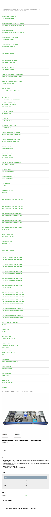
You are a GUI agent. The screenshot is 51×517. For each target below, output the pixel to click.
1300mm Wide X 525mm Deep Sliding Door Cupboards (13, 32)
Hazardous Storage (6, 155)
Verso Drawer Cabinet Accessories (10, 361)
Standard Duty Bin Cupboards (8, 338)
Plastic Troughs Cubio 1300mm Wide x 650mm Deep (13, 299)
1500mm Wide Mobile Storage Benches (10, 37)
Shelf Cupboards (5, 329)
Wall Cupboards (5, 375)
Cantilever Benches (6, 106)
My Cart (36, 2)
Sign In (42, 2)
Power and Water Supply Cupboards (10, 322)
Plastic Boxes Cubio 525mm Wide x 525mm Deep (12, 269)
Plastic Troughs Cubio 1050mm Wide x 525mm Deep (13, 289)
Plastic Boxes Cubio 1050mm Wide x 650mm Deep (12, 257)
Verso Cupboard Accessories (8, 357)
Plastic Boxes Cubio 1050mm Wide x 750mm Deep (12, 259)
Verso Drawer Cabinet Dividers (8, 364)
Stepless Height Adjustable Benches (10, 345)
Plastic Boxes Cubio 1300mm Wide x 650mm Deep (12, 264)
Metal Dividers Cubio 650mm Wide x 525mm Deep (12, 215)
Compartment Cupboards (7, 111)
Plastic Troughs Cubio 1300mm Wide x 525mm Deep (13, 296)
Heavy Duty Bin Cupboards (7, 157)
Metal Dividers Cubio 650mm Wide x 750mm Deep (12, 220)
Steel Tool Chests (6, 343)
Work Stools (4, 387)
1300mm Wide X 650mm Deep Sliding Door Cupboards (13, 34)
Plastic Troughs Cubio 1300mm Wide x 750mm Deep (13, 301)
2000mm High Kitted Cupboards (8, 41)
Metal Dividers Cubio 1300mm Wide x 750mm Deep (12, 208)
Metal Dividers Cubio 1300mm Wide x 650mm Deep (12, 206)
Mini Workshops (5, 229)
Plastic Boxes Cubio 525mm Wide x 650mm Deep (12, 271)
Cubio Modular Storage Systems (9, 125)
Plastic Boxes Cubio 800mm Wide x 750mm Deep (12, 285)
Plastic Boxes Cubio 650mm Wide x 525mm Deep (12, 273)
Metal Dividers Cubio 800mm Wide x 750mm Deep (12, 227)
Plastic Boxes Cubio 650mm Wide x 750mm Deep (12, 278)
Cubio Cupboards (5, 118)
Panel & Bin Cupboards (7, 241)
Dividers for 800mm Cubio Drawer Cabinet (11, 141)
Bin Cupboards (5, 92)
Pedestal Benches (6, 245)
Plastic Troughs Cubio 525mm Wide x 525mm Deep (12, 303)
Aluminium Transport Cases (8, 83)
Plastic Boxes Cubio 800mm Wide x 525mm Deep (12, 280)
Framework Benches (6, 146)
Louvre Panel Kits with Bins (8, 190)
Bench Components (6, 88)
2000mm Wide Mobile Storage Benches (10, 44)
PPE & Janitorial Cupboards (8, 238)
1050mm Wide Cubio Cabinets (8, 18)
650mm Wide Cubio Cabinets (8, 58)
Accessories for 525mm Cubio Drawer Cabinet (12, 76)
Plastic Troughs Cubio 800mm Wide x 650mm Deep (12, 317)
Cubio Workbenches (6, 127)
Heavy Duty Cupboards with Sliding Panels (11, 162)
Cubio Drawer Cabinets (7, 120)
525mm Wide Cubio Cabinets (8, 51)
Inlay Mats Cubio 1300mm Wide (8, 174)
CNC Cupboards (5, 97)
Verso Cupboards (5, 359)
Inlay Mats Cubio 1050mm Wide (8, 171)
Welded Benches (5, 380)
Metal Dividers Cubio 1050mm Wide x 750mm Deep (12, 201)
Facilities (4, 143)
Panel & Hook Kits (6, 243)
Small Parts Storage (6, 336)
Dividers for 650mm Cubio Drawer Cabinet (11, 139)
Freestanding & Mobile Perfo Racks (10, 153)
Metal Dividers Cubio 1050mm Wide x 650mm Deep (12, 199)
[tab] (25, 14)
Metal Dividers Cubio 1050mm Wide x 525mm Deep (12, 197)
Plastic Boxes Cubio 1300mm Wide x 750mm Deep (12, 266)
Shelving (4, 331)
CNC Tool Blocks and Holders (8, 102)
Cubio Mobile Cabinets (7, 123)
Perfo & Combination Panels (8, 250)
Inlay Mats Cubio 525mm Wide (8, 176)
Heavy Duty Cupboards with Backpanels (11, 160)
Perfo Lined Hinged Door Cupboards (10, 255)
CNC (2, 95)
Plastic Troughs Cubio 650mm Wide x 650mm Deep (12, 310)
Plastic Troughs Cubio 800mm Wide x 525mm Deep (12, 315)
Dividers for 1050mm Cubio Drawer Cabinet (11, 132)
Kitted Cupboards (6, 183)
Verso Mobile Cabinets (7, 368)
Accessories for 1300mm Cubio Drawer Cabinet (12, 74)
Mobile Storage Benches (7, 234)
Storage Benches (5, 347)
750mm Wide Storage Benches (8, 62)
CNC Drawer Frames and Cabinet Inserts (11, 99)
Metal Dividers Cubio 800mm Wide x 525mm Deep (12, 222)
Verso (3, 354)
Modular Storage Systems (8, 236)
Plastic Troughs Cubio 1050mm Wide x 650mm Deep (13, 292)
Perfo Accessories (6, 252)
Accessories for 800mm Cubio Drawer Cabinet (12, 81)
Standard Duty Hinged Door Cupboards (10, 340)
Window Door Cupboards (7, 382)
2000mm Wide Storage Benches (8, 46)
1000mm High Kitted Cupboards (8, 14)
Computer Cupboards (6, 113)
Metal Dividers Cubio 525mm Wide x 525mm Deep (12, 211)
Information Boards (6, 169)
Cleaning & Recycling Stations (9, 109)
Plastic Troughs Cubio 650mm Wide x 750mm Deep (12, 313)
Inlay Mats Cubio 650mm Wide (8, 178)
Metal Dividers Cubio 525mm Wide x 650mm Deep (12, 213)
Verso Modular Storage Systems (9, 371)
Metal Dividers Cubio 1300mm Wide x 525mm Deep (12, 204)
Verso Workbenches (6, 373)
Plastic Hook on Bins (6, 287)
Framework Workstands (7, 148)
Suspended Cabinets (6, 350)
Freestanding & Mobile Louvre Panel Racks (11, 150)
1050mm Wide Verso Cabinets (8, 21)
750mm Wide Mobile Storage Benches (10, 60)
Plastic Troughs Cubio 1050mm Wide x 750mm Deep (13, 294)
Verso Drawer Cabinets (7, 366)
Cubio (3, 116)
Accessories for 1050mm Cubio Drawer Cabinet (12, 72)
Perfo (3, 248)
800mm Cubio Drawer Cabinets (8, 65)
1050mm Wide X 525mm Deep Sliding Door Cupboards (13, 23)
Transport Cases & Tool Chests (9, 352)
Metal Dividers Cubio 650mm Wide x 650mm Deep (12, 218)
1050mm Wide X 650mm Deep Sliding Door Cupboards (13, 25)
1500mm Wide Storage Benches (8, 39)
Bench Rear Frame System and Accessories (11, 90)
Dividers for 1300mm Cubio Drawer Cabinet (11, 134)
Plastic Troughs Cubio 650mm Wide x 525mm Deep (12, 308)
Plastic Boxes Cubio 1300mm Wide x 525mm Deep (12, 262)
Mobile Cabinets (5, 231)
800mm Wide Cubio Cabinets (8, 67)
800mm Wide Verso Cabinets (8, 69)
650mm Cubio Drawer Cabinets (8, 55)
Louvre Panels (5, 192)
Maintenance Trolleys (7, 194)
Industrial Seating (6, 167)
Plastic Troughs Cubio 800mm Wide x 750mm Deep (12, 320)
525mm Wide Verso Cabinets (8, 53)
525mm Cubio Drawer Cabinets (8, 48)
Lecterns (4, 185)
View (26, 495)
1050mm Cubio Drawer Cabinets (9, 16)
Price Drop (4, 324)
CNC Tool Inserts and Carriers (9, 104)
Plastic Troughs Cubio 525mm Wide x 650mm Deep (12, 306)
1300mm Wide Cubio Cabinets (8, 30)
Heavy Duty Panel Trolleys (8, 164)
